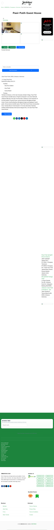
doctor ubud (3, 445)
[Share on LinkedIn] (27, 118)
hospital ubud (3, 449)
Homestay (18, 7)
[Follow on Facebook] (2, 486)
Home (2, 7)
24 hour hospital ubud (4, 442)
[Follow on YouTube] (10, 486)
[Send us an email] (6, 486)
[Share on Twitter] (19, 118)
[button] (2, 3)
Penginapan (12, 7)
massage (2, 454)
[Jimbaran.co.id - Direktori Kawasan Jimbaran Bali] (27, 3)
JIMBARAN (6, 7)
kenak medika (3, 452)
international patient (4, 450)
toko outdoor (3, 459)
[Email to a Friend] (22, 118)
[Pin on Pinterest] (24, 118)
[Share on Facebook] (17, 118)
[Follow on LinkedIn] (8, 486)
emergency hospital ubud (5, 446)
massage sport (3, 455)
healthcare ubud (4, 447)
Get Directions (13, 70)
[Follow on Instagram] (4, 486)
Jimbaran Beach (4, 451)
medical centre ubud (4, 456)
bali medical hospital (4, 444)
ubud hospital (3, 460)
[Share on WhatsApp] (14, 118)
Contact (31, 514)
